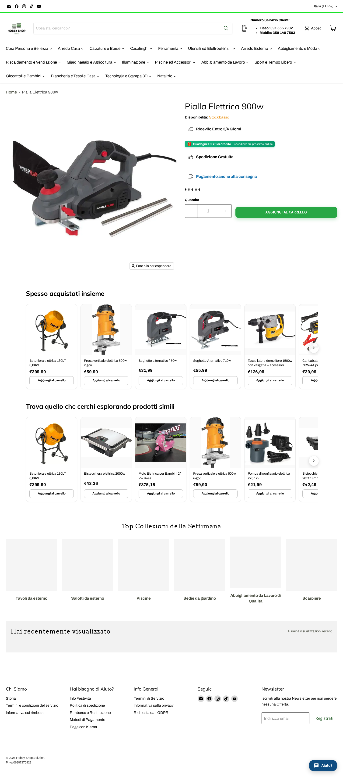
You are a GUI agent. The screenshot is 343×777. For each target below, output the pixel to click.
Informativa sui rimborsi (25, 713)
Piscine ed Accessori (173, 62)
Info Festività (80, 698)
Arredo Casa (69, 48)
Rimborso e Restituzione (90, 713)
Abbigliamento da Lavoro (223, 62)
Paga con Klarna (83, 727)
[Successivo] (314, 348)
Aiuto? (326, 765)
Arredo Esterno (255, 48)
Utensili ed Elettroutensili (210, 48)
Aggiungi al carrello (52, 380)
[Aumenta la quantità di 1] (225, 211)
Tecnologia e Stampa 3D (126, 76)
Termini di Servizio (149, 698)
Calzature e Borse (105, 48)
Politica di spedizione (87, 705)
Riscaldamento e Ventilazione (32, 62)
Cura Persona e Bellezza (27, 48)
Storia (11, 698)
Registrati (324, 718)
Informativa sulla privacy (154, 705)
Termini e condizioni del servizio (32, 705)
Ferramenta (168, 48)
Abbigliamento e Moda (298, 48)
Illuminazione (134, 62)
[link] (51, 346)
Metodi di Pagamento (87, 720)
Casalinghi (139, 48)
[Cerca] (226, 28)
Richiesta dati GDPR (151, 713)
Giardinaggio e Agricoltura (90, 62)
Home (11, 92)
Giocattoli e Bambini (24, 76)
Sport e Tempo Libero (274, 62)
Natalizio (165, 76)
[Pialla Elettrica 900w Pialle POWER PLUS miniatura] (20, 286)
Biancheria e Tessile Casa (73, 76)
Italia (323, 6)
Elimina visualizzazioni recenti (310, 631)
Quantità (192, 200)
